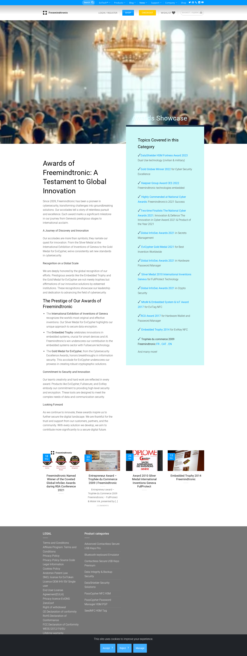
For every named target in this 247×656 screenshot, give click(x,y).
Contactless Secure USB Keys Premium (102, 563)
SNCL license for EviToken (58, 577)
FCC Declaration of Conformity (61, 624)
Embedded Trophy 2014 (155, 329)
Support (155, 2)
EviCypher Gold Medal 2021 (157, 246)
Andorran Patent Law (55, 573)
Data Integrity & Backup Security (98, 574)
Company (170, 2)
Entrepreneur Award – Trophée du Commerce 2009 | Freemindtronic (102, 479)
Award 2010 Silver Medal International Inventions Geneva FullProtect (144, 481)
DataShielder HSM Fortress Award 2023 (164, 155)
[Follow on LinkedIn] (199, 2)
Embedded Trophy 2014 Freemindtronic (186, 477)
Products (118, 2)
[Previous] (37, 480)
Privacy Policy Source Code (59, 560)
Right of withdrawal (54, 607)
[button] (107, 12)
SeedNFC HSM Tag (96, 610)
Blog (131, 2)
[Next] (210, 480)
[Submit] (92, 2)
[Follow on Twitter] (190, 2)
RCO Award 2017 (151, 315)
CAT (163, 344)
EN (170, 344)
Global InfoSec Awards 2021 (158, 233)
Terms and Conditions (56, 542)
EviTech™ (103, 2)
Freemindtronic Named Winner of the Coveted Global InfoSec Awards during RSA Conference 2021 (61, 483)
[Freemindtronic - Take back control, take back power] (55, 13)
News (142, 2)
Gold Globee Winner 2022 (156, 169)
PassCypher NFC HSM (98, 593)
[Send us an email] (193, 2)
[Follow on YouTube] (202, 2)
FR (157, 344)
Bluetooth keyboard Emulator (102, 554)
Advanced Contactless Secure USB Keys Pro (102, 546)
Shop (183, 2)
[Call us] (196, 2)
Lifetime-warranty (53, 633)
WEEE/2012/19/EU (54, 628)
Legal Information (53, 564)
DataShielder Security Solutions (97, 585)
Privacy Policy (51, 555)
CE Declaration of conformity (60, 611)
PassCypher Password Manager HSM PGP (98, 602)
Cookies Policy (51, 568)
